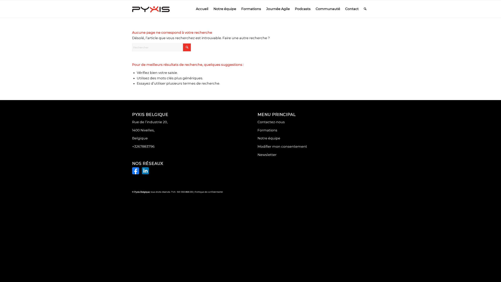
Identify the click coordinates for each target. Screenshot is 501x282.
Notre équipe (269, 138)
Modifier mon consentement (282, 146)
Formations (267, 130)
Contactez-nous (271, 122)
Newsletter (267, 155)
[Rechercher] (365, 8)
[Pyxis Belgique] (151, 8)
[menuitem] (202, 8)
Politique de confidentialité (209, 192)
